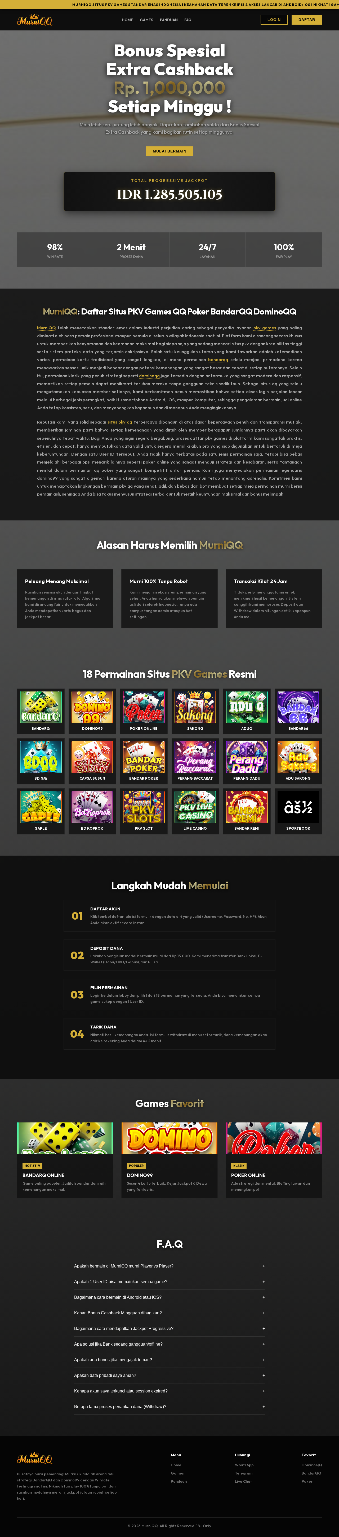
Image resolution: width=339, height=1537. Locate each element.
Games (146, 19)
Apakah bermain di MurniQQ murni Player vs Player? (169, 1266)
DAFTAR (306, 20)
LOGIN (274, 20)
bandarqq (218, 359)
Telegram (243, 1473)
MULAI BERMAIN (169, 151)
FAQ (187, 19)
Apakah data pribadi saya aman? (169, 1375)
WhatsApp (244, 1465)
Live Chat (243, 1481)
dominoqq (149, 375)
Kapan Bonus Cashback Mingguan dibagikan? (169, 1313)
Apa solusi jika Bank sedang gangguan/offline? (169, 1344)
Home (127, 19)
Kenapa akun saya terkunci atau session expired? (169, 1391)
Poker (307, 1481)
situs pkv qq (120, 422)
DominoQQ (312, 1465)
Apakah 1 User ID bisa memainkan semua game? (169, 1281)
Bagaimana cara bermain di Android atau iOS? (169, 1297)
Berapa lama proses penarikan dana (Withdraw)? (169, 1406)
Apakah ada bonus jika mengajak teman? (169, 1360)
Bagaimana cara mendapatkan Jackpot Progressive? (169, 1328)
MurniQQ (46, 327)
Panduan (169, 19)
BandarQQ (311, 1473)
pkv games (264, 327)
